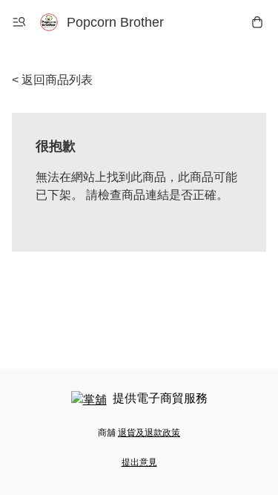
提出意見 (139, 462)
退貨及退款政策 (149, 432)
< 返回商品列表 (52, 79)
